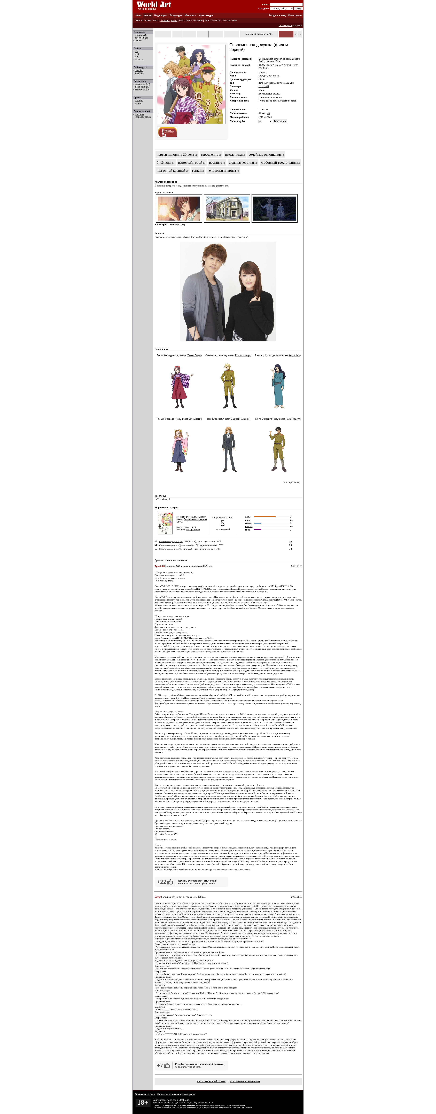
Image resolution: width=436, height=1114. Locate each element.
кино (247, 529)
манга (261, 90)
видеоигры (201, 1107)
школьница (233, 154)
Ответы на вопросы (145, 1094)
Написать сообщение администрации (176, 1094)
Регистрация (295, 15)
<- (296, 34)
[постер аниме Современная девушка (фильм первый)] (191, 123)
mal (136, 56)
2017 (266, 86)
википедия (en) (142, 84)
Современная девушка (270, 97)
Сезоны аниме (229, 20)
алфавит (164, 20)
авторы (138, 35)
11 (260, 86)
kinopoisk (139, 73)
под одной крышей (171, 170)
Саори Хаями (223, 237)
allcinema (139, 59)
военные (215, 162)
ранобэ (248, 526)
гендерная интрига (222, 170)
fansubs (139, 70)
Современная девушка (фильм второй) (175, 549)
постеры (139, 100)
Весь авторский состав (284, 100)
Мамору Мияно (190, 237)
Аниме (147, 15)
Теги (206, 20)
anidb (137, 54)
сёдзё (261, 79)
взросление (209, 154)
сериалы (192, 1107)
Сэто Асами (195, 419)
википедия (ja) (142, 86)
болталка (139, 114)
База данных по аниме (191, 20)
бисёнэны (164, 162)
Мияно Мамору (243, 355)
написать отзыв (143, 117)
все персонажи (291, 482)
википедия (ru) (142, 89)
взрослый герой (190, 162)
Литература (175, 15)
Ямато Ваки (265, 100)
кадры (138, 103)
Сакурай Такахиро (240, 419)
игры (247, 520)
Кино (138, 15)
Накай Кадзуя (293, 419)
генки (196, 170)
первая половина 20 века (175, 154)
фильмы (183, 1107)
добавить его (222, 185)
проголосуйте (200, 883)
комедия (263, 75)
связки (138, 40)
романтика (274, 75)
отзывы (249, 34)
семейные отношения (265, 154)
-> (300, 34)
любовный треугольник (279, 162)
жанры (174, 20)
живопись (236, 1107)
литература (226, 1107)
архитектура (247, 1107)
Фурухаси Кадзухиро (269, 93)
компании (139, 37)
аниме (248, 517)
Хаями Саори (194, 355)
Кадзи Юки (294, 355)
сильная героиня (241, 162)
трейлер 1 (165, 499)
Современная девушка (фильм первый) (176, 545)
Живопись (190, 15)
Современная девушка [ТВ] (171, 541)
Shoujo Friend (193, 529)
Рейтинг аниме (143, 20)
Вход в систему (277, 15)
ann (136, 51)
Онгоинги (215, 20)
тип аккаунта (285, 25)
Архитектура (206, 15)
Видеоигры (160, 15)
